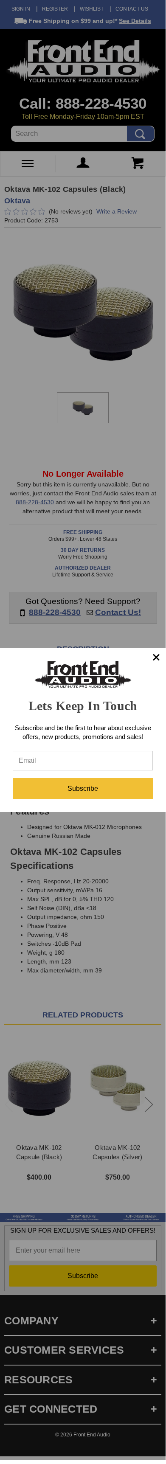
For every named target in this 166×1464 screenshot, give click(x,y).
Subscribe (83, 788)
